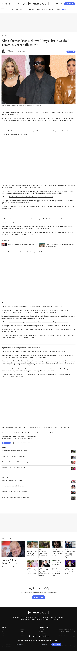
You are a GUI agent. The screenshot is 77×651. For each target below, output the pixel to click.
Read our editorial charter (50, 619)
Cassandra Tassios (10, 50)
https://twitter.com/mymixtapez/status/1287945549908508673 (22, 348)
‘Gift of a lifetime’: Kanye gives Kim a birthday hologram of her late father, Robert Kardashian (38, 322)
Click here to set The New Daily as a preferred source (20, 437)
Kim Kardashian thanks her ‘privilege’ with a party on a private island (31, 197)
